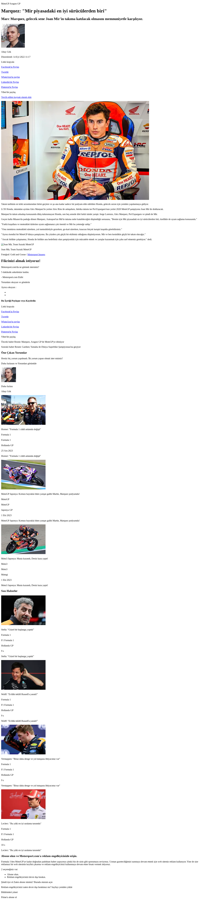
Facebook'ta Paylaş (10, 67)
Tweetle (5, 72)
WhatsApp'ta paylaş (10, 77)
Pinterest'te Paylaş (9, 87)
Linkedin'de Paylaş (10, 82)
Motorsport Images (36, 254)
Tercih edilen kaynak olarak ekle (16, 97)
